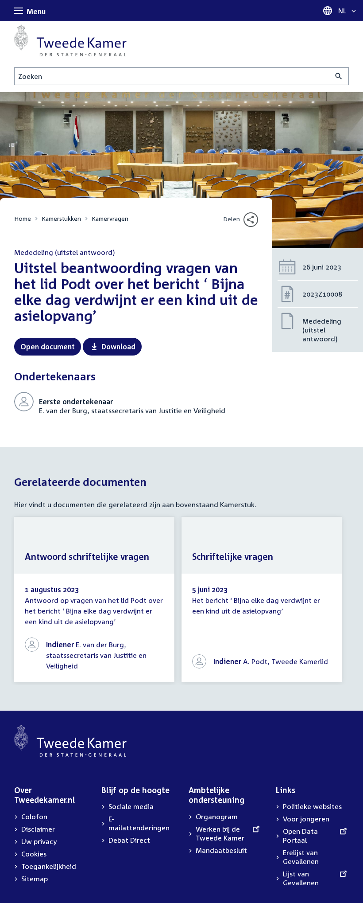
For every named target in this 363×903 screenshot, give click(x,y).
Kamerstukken (61, 218)
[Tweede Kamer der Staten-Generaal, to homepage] (70, 40)
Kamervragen (110, 218)
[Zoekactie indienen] (339, 76)
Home (22, 218)
